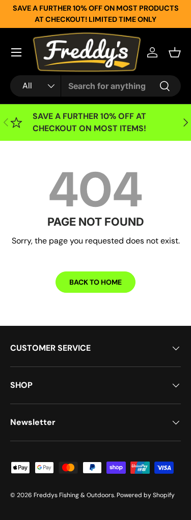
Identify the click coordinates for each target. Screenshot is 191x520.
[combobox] (95, 86)
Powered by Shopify (146, 495)
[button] (174, 52)
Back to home (95, 282)
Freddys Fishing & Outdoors (74, 495)
